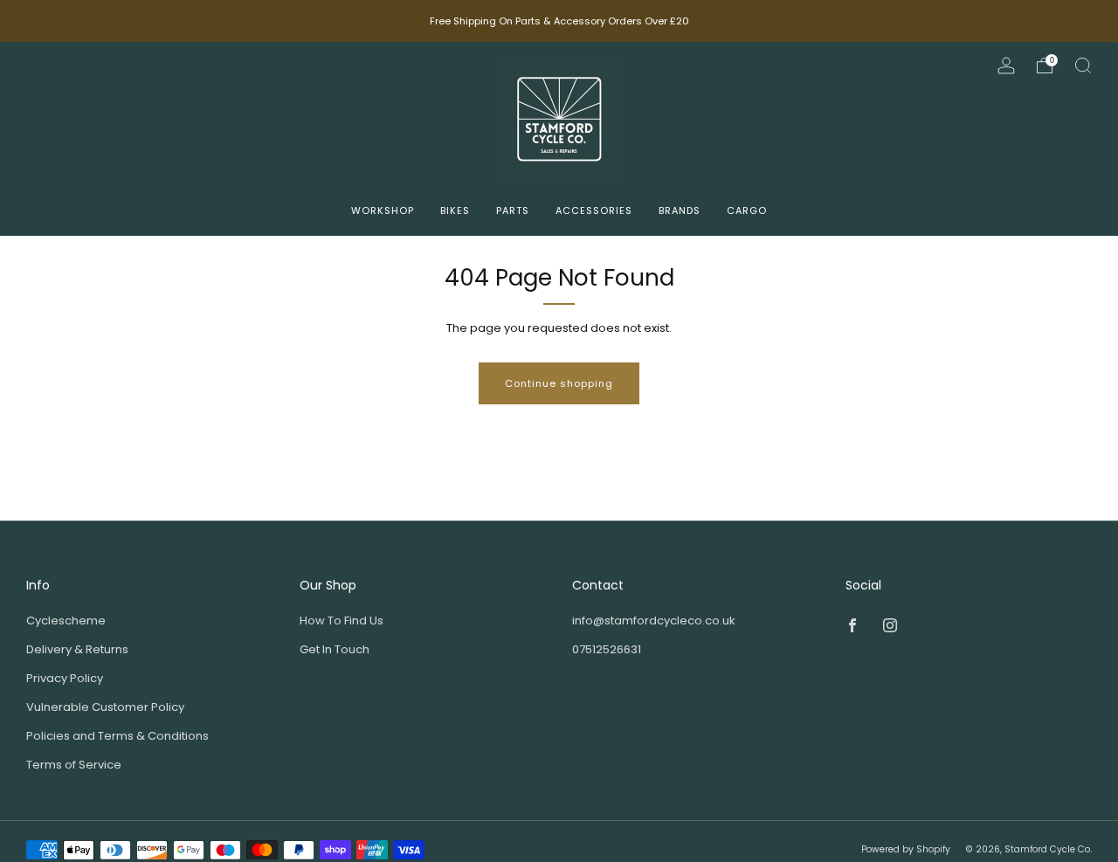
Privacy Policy (64, 678)
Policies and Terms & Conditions (117, 736)
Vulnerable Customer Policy (105, 707)
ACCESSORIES (594, 210)
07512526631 (606, 649)
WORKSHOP (382, 210)
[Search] (1083, 65)
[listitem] (559, 21)
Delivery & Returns (77, 649)
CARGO (747, 210)
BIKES (455, 210)
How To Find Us (341, 620)
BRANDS (679, 210)
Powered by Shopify (905, 849)
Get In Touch (334, 649)
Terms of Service (73, 764)
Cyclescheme (66, 620)
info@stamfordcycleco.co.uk (653, 620)
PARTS (512, 210)
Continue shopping (559, 383)
